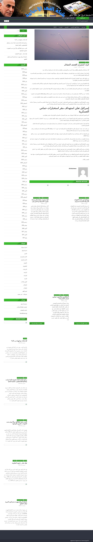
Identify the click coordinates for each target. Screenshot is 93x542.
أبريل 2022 (24, 106)
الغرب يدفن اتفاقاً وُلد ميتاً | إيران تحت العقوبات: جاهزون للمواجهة (17, 49)
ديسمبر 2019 (24, 184)
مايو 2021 (25, 134)
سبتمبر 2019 (24, 194)
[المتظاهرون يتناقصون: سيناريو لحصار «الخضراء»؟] (59, 239)
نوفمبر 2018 (24, 225)
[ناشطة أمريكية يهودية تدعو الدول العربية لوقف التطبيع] (15, 490)
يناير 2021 (25, 147)
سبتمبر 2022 (24, 100)
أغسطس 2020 (23, 162)
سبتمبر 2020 (24, 159)
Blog (55, 27)
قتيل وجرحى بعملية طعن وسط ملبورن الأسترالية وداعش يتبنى (40, 200)
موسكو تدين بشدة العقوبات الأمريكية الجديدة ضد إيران (81, 200)
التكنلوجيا (25, 266)
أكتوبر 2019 (24, 191)
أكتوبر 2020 (24, 156)
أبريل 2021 (24, 137)
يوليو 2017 (25, 238)
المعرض (66, 27)
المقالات (25, 288)
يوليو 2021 (25, 128)
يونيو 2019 (25, 203)
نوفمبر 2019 (24, 187)
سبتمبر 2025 (24, 69)
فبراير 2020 (24, 178)
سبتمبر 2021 (24, 122)
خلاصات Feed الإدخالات (22, 307)
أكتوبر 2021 (24, 119)
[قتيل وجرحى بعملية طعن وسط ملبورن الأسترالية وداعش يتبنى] (39, 190)
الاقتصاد (25, 263)
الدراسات (25, 269)
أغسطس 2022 (23, 103)
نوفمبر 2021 (24, 116)
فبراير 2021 (24, 144)
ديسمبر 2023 (24, 84)
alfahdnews (72, 168)
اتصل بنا (60, 27)
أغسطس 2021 (24, 125)
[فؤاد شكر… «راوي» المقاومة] (15, 451)
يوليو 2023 (24, 97)
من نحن (83, 27)
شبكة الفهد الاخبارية (75, 27)
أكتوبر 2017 (24, 234)
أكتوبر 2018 (24, 228)
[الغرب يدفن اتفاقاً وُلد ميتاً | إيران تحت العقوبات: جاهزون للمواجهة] (15, 410)
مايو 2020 (25, 169)
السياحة (25, 275)
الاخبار (87, 62)
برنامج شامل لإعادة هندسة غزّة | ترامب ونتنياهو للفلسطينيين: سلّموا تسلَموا (17, 44)
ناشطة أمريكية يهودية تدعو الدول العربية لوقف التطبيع (17, 58)
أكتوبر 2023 (24, 91)
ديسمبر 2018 (24, 222)
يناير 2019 (25, 219)
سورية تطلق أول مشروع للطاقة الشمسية (80, 323)
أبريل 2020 (24, 172)
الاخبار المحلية (36, 198)
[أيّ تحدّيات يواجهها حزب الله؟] (15, 329)
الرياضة (25, 272)
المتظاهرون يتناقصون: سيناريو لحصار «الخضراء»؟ (61, 297)
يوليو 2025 (24, 72)
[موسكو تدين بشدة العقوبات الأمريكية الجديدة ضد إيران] (79, 190)
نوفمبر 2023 (24, 87)
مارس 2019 (24, 212)
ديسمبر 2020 (24, 150)
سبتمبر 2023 (24, 94)
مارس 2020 (24, 175)
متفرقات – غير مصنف (22, 294)
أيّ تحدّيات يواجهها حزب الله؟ (68, 18)
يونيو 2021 (25, 131)
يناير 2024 (24, 81)
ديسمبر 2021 (24, 112)
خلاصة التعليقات (23, 310)
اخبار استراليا (45, 198)
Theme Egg (84, 540)
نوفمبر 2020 (24, 153)
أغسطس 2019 (24, 197)
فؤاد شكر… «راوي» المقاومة (21, 53)
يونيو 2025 (24, 75)
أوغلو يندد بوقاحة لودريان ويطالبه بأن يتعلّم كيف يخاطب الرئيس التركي (35, 323)
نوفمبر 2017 (24, 231)
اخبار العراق (66, 295)
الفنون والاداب (24, 282)
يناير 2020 (24, 181)
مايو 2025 (25, 78)
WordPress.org (23, 313)
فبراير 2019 (24, 216)
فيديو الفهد (25, 291)
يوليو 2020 (24, 166)
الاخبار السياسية (82, 62)
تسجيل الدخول (24, 304)
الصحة (25, 278)
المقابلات (25, 285)
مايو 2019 (25, 206)
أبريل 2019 (24, 209)
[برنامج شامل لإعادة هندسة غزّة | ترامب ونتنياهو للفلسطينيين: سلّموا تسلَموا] (15, 368)
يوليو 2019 (25, 200)
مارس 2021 (24, 141)
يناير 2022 (25, 109)
